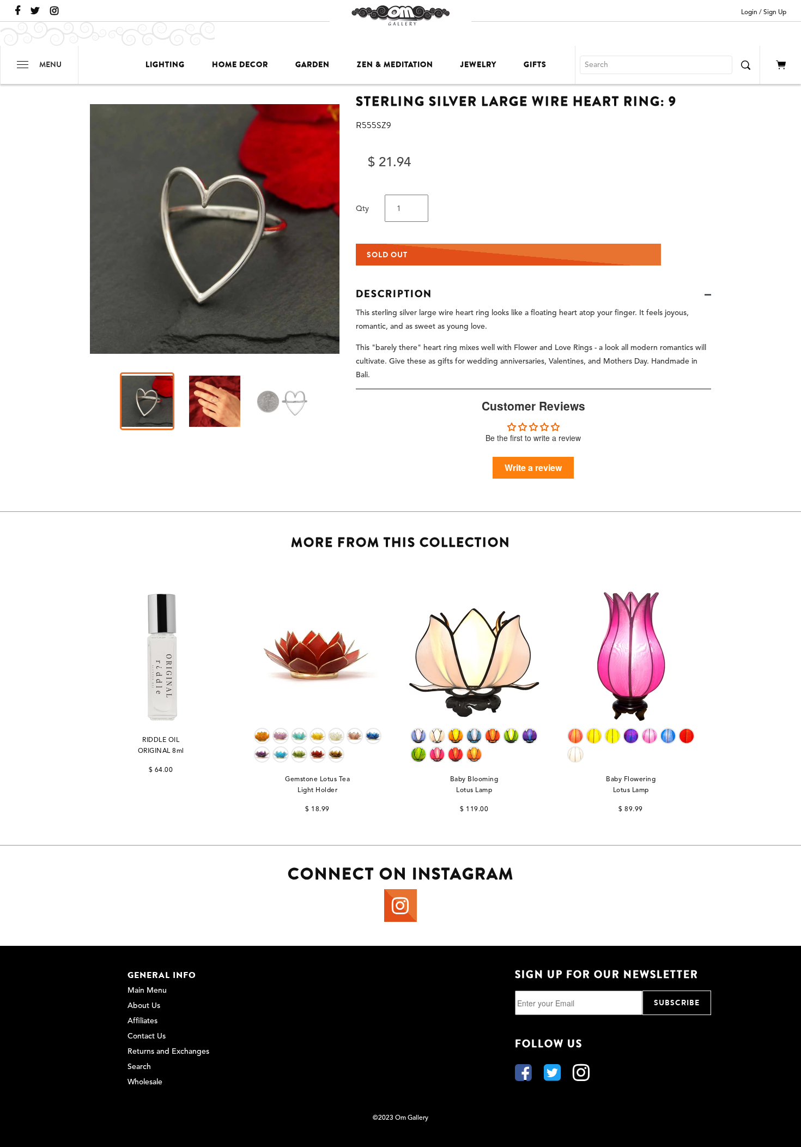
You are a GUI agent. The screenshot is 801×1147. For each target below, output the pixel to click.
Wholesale (145, 1082)
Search (139, 1067)
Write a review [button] (533, 467)
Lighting (165, 64)
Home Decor (240, 64)
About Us (144, 1006)
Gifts (535, 64)
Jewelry (478, 64)
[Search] (745, 65)
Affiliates (142, 1021)
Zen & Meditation (395, 64)
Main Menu (147, 990)
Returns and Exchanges (168, 1051)
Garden (312, 64)
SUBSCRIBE (677, 1003)
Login (749, 12)
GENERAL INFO (162, 975)
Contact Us (147, 1036)
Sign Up (774, 12)
